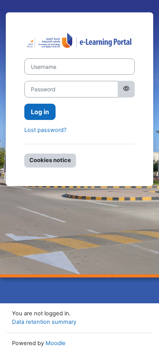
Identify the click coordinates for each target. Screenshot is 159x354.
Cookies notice (50, 160)
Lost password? (45, 130)
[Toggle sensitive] (126, 89)
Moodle (56, 343)
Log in (40, 112)
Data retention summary (44, 321)
